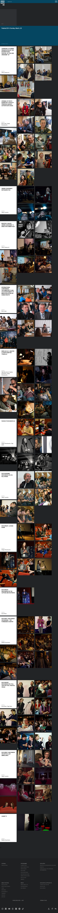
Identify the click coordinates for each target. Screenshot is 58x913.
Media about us (24, 884)
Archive (3, 896)
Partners (4, 889)
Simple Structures (25, 875)
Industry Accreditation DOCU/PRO (48, 865)
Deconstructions (25, 874)
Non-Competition (25, 867)
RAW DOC (42, 867)
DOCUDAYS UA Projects (46, 882)
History (3, 895)
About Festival (5, 882)
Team (3, 888)
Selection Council (6, 886)
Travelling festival (44, 884)
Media (22, 882)
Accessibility (5, 891)
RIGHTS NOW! (23, 868)
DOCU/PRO (23, 870)
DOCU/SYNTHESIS (24, 872)
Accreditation (24, 886)
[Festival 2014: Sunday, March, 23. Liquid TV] (26, 830)
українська (10, 1)
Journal (4, 863)
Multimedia (23, 888)
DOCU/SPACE (42, 888)
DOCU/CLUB (42, 886)
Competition (24, 865)
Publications (4, 865)
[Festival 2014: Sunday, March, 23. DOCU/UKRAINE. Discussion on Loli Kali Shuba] (26, 487)
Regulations (4, 884)
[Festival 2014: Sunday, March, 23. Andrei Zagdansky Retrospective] (26, 202)
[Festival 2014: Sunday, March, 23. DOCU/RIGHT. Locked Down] (26, 540)
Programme (24, 863)
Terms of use (43, 900)
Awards (22, 879)
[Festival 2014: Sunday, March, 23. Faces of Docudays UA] (26, 435)
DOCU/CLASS (23, 877)
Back (2, 23)
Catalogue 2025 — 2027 (18, 900)
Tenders (3, 893)
